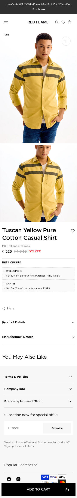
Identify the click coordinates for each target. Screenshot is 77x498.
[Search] (56, 22)
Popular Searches (18, 465)
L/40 (34, 306)
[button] (6, 22)
